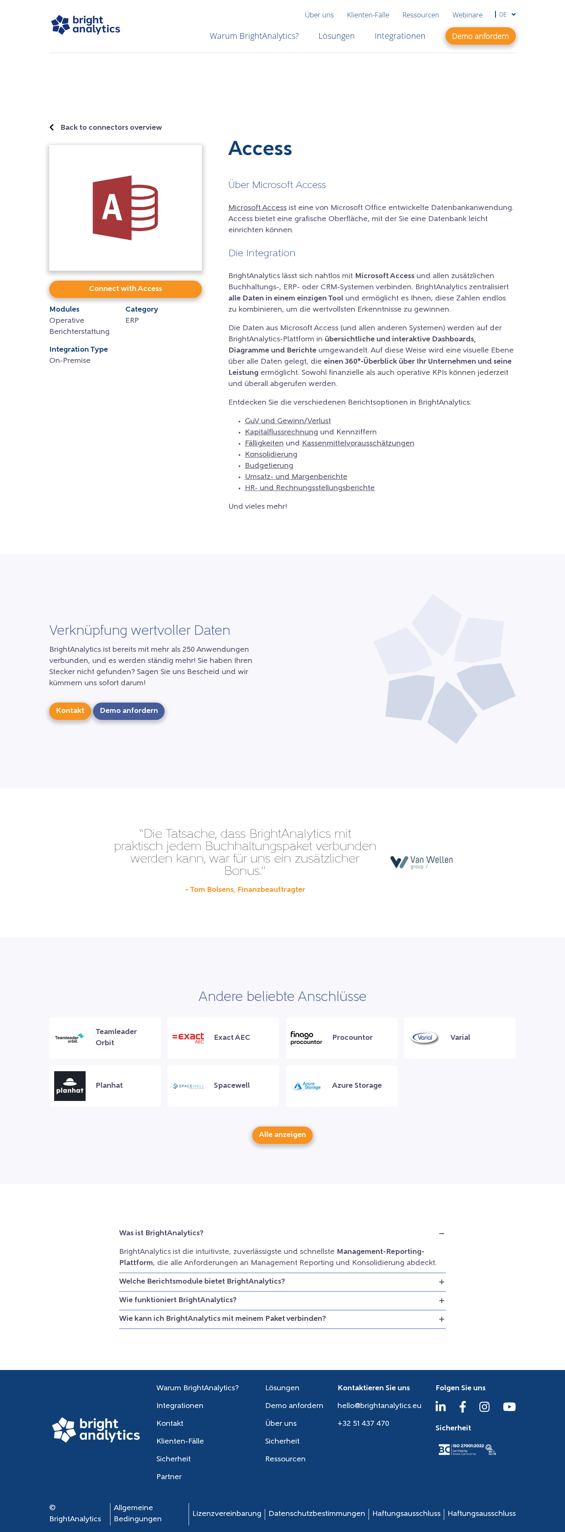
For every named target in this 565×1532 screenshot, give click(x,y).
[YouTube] (509, 1411)
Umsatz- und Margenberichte (296, 477)
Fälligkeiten (264, 444)
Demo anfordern (294, 1406)
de (503, 14)
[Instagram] (484, 1411)
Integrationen (400, 35)
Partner (169, 1477)
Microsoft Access (257, 208)
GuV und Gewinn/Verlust (288, 421)
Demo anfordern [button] (480, 36)
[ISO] (467, 1456)
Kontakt (169, 1424)
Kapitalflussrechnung (281, 432)
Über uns (319, 14)
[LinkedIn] (441, 1411)
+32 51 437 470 (363, 1424)
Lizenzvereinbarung (226, 1514)
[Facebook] (463, 1411)
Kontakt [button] (70, 711)
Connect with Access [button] (125, 289)
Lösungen (336, 35)
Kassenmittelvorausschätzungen (358, 444)
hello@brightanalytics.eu (379, 1406)
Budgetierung (269, 466)
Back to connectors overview (111, 128)
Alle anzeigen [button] (282, 1135)
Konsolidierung (271, 455)
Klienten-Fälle (368, 14)
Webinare (467, 14)
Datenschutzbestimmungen (316, 1514)
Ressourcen (420, 14)
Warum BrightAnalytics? (254, 35)
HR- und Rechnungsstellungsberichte (310, 488)
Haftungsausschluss (406, 1514)
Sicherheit (282, 1442)
